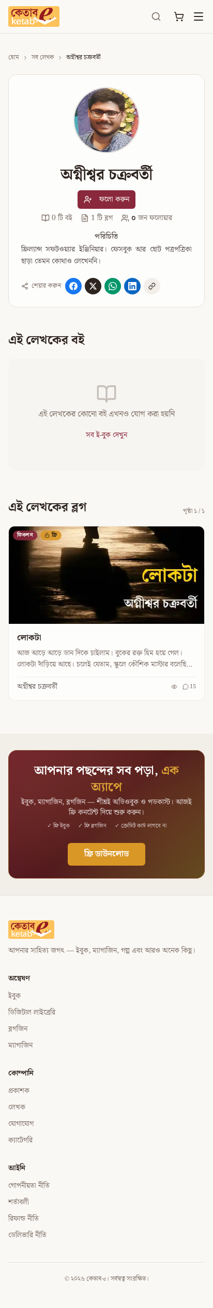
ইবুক (14, 996)
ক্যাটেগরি (20, 1140)
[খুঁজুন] (156, 16)
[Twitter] (93, 286)
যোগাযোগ (21, 1124)
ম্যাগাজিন (20, 1045)
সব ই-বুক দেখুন (106, 435)
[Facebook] (73, 286)
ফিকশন (25, 535)
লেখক (16, 1107)
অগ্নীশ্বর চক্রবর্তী (37, 687)
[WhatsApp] (112, 286)
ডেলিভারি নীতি (27, 1235)
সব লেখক (43, 58)
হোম (13, 58)
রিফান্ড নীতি (23, 1218)
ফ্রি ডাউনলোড (106, 854)
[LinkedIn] (132, 286)
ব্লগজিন (17, 1029)
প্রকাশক (18, 1091)
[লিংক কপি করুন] (152, 286)
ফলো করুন (114, 199)
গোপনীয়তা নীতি (29, 1185)
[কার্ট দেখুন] (179, 16)
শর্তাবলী (18, 1202)
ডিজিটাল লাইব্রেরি (31, 1012)
